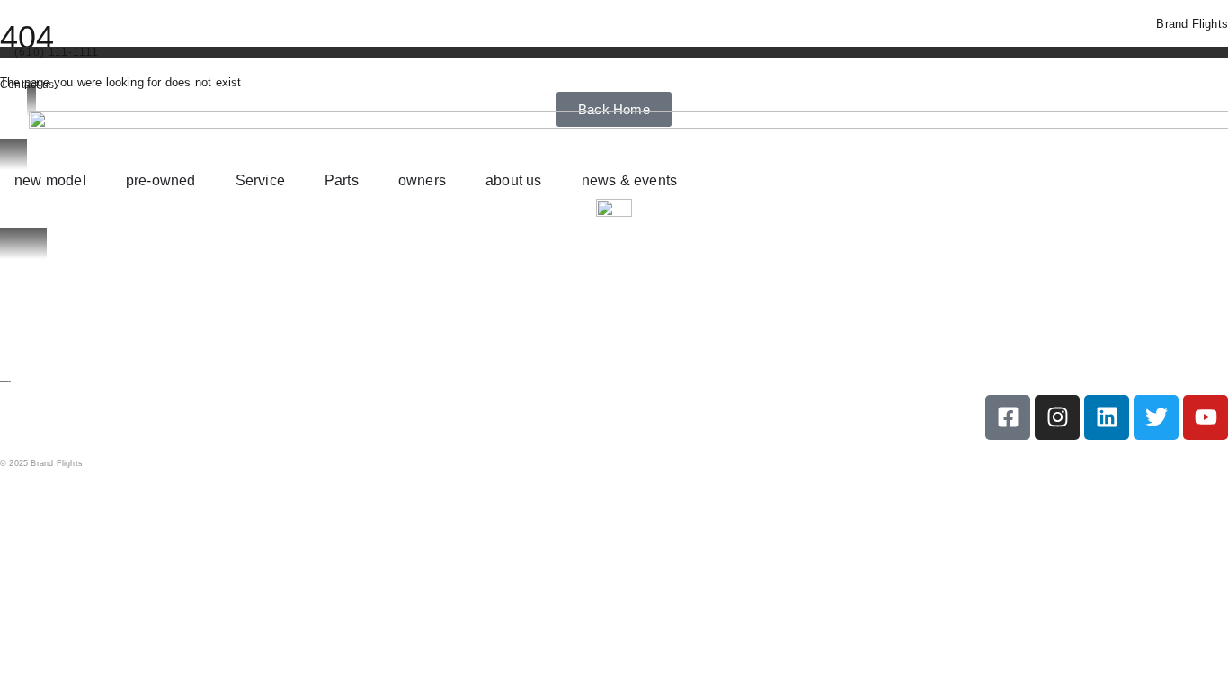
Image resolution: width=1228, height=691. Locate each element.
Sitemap (80, 508)
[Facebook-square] (1007, 417)
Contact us (27, 84)
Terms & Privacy (164, 508)
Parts (10, 313)
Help (24, 508)
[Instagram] (1057, 417)
